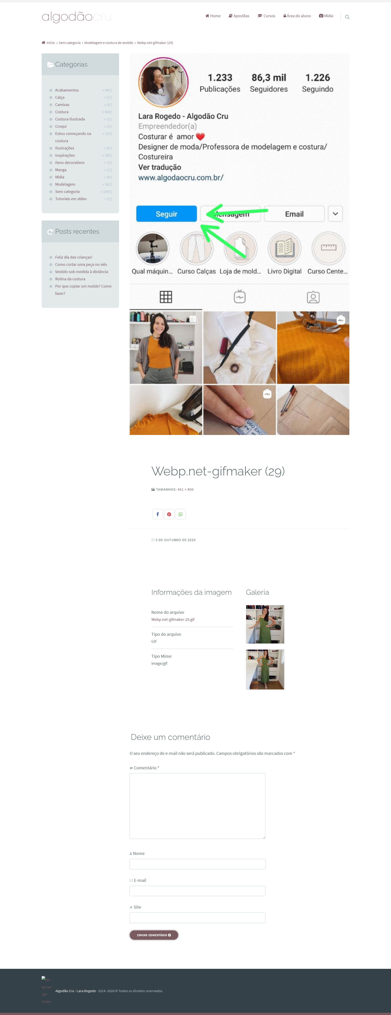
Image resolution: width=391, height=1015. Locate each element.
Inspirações (65, 155)
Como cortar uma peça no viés (81, 264)
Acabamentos (67, 90)
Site (137, 907)
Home (215, 15)
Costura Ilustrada (70, 119)
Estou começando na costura (73, 137)
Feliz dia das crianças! (73, 257)
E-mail (140, 880)
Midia (328, 15)
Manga (61, 169)
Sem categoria (67, 191)
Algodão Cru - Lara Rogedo (75, 991)
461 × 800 (186, 489)
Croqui (61, 126)
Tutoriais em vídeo (71, 198)
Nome (139, 853)
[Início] (48, 990)
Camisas (62, 104)
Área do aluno (298, 15)
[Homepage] (77, 17)
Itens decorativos (70, 162)
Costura (62, 111)
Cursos (269, 15)
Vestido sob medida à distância (81, 271)
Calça (59, 97)
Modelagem (65, 184)
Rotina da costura (70, 278)
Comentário (146, 767)
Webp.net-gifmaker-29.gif (172, 619)
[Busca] (343, 11)
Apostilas (241, 15)
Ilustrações (64, 148)
